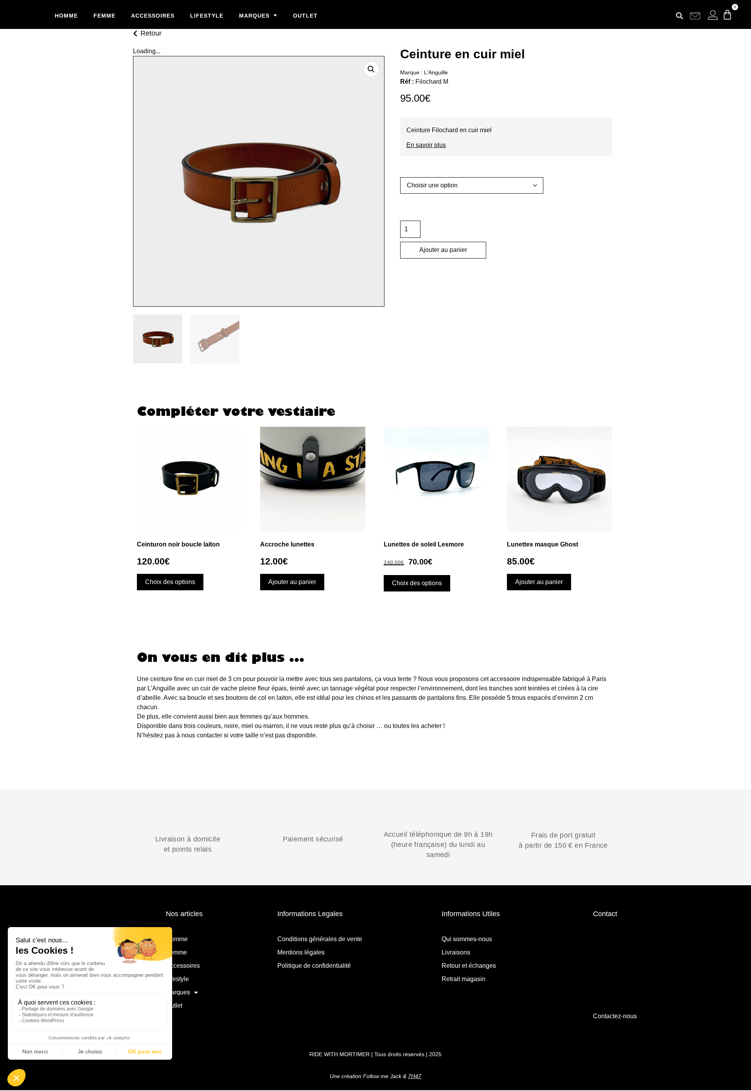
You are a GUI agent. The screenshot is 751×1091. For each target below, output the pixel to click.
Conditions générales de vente (319, 939)
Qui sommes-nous (467, 939)
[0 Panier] (727, 14)
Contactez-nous (615, 1016)
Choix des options (170, 582)
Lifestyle (206, 16)
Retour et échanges (469, 965)
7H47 (414, 1076)
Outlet (305, 16)
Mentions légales (301, 952)
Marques (254, 16)
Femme (104, 16)
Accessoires (152, 16)
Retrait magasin (463, 979)
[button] (679, 15)
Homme (66, 16)
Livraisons (456, 952)
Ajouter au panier (443, 249)
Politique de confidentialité (314, 965)
